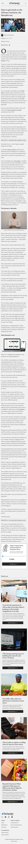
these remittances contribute (14, 110)
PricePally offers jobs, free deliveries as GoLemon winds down (13, 701)
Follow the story (12, 622)
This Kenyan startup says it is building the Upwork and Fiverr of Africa (13, 656)
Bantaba (3, 60)
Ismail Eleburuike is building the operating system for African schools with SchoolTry (18, 140)
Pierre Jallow (17, 161)
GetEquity (21, 409)
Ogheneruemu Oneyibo (9, 35)
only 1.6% (3, 104)
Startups (7, 41)
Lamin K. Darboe (11, 149)
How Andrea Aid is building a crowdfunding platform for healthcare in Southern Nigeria (18, 520)
